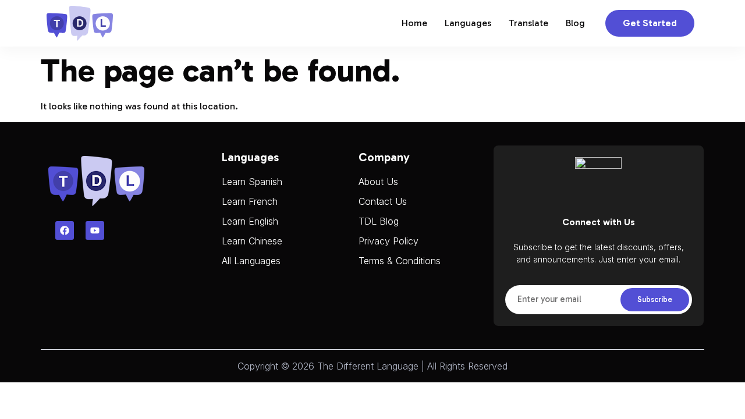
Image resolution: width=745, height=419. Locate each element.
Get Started (650, 23)
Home (414, 23)
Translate (528, 23)
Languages (468, 23)
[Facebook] (64, 230)
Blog (575, 23)
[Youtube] (95, 230)
